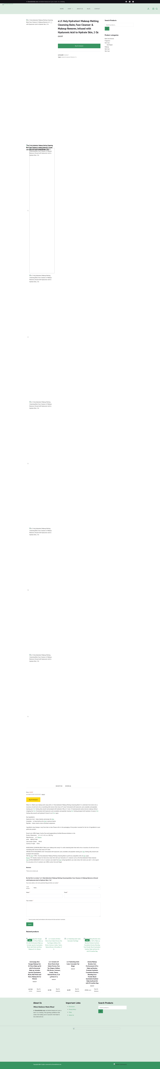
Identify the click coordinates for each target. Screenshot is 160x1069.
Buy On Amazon (79, 46)
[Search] (157, 9)
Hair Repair (110, 45)
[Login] (148, 9)
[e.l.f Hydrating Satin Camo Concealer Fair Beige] (73, 948)
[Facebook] (126, 1)
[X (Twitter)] (129, 1)
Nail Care (107, 49)
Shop (69, 9)
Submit (30, 924)
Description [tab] (59, 786)
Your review (29, 900)
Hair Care (107, 43)
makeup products (71, 57)
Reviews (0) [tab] (68, 786)
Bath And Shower (109, 38)
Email (66, 892)
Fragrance (107, 40)
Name (28, 892)
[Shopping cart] (153, 9)
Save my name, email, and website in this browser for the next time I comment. (47, 919)
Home (62, 9)
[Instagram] (133, 1)
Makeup (66, 55)
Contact (97, 9)
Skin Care (107, 51)
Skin (34, 809)
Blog (88, 9)
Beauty (40, 837)
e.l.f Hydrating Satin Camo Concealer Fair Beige (73, 964)
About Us (80, 9)
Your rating (28, 887)
